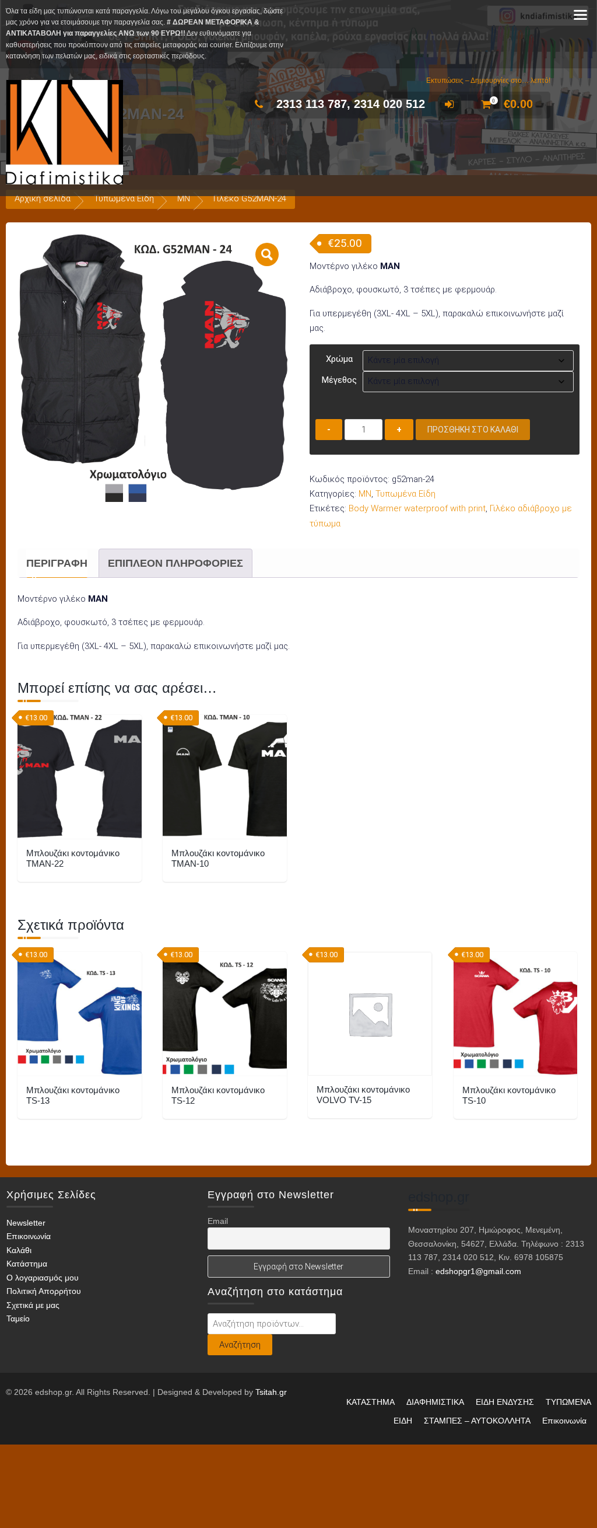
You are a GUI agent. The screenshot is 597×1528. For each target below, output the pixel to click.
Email (218, 1221)
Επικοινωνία (28, 1236)
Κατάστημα (26, 1263)
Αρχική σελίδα (43, 198)
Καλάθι (18, 1250)
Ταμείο (18, 1318)
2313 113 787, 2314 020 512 (350, 103)
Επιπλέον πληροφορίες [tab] (175, 563)
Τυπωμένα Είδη (124, 198)
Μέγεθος (339, 380)
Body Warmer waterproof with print (417, 508)
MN (183, 198)
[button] (267, 254)
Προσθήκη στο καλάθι (472, 429)
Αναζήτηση (240, 1344)
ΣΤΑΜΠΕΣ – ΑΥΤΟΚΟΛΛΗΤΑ (477, 1420)
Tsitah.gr (271, 1392)
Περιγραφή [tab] (56, 563)
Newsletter (25, 1222)
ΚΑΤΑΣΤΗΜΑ (370, 1402)
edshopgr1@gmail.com (478, 1271)
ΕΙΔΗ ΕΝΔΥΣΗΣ (505, 1402)
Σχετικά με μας (32, 1305)
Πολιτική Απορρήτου (43, 1291)
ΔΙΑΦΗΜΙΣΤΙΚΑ (435, 1402)
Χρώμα (339, 359)
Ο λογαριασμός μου (42, 1277)
